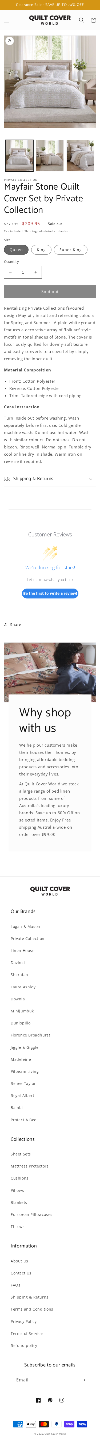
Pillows (17, 1190)
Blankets (19, 1202)
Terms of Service (27, 1333)
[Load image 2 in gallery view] (50, 156)
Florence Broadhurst (30, 1035)
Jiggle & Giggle (25, 1047)
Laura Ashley (23, 986)
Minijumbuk (22, 1010)
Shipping (31, 231)
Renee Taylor (23, 1083)
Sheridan (19, 974)
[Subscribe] (83, 1380)
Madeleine (21, 1059)
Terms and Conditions (32, 1309)
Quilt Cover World (55, 1433)
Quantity (11, 261)
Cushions (20, 1178)
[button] (7, 20)
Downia (18, 998)
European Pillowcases (32, 1214)
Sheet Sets (21, 1154)
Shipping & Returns (30, 1297)
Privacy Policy (24, 1321)
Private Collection (28, 938)
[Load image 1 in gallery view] (19, 156)
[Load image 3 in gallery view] (80, 156)
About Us (19, 1261)
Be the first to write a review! (50, 593)
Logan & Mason (25, 926)
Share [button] (15, 624)
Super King (70, 249)
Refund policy (24, 1345)
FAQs (15, 1285)
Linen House (23, 950)
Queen (16, 249)
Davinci (18, 962)
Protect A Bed (24, 1119)
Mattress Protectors (30, 1166)
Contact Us (21, 1273)
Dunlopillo (21, 1023)
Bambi (17, 1107)
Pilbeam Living (25, 1071)
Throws (18, 1226)
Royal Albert (22, 1095)
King (41, 249)
